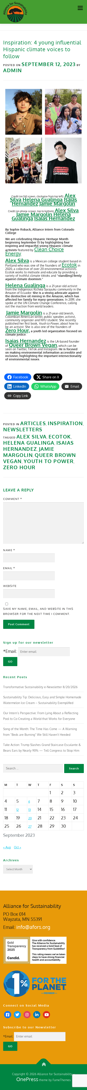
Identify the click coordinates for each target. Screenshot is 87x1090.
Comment (12, 499)
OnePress (27, 1079)
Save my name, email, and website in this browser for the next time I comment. (38, 611)
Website (10, 586)
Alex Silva (67, 210)
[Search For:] (33, 768)
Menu (80, 8)
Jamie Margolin (34, 214)
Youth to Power (49, 461)
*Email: (10, 651)
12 (17, 810)
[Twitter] (17, 1014)
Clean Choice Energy (34, 251)
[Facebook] (7, 1014)
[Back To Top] (43, 1064)
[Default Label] (36, 1014)
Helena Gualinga (28, 442)
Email (9, 568)
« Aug (7, 847)
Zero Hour (19, 467)
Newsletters (22, 429)
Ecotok (69, 264)
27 (29, 826)
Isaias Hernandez (54, 218)
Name (9, 550)
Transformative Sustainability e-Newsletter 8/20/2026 (40, 687)
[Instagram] (27, 1014)
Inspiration (65, 423)
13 (29, 810)
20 (30, 818)
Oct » (17, 847)
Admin (12, 70)
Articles (33, 423)
